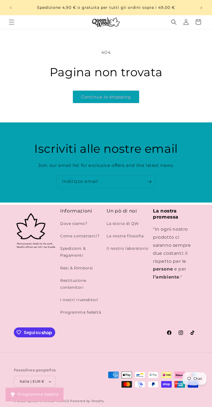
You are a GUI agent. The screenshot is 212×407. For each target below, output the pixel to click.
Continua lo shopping (106, 96)
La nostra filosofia (125, 235)
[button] (12, 22)
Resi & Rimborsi (76, 268)
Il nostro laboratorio (128, 248)
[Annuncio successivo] (201, 8)
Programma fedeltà (80, 312)
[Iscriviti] (149, 181)
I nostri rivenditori (79, 299)
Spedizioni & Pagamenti (73, 252)
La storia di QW (123, 223)
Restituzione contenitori (73, 284)
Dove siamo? (74, 223)
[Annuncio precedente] (11, 8)
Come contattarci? (79, 235)
